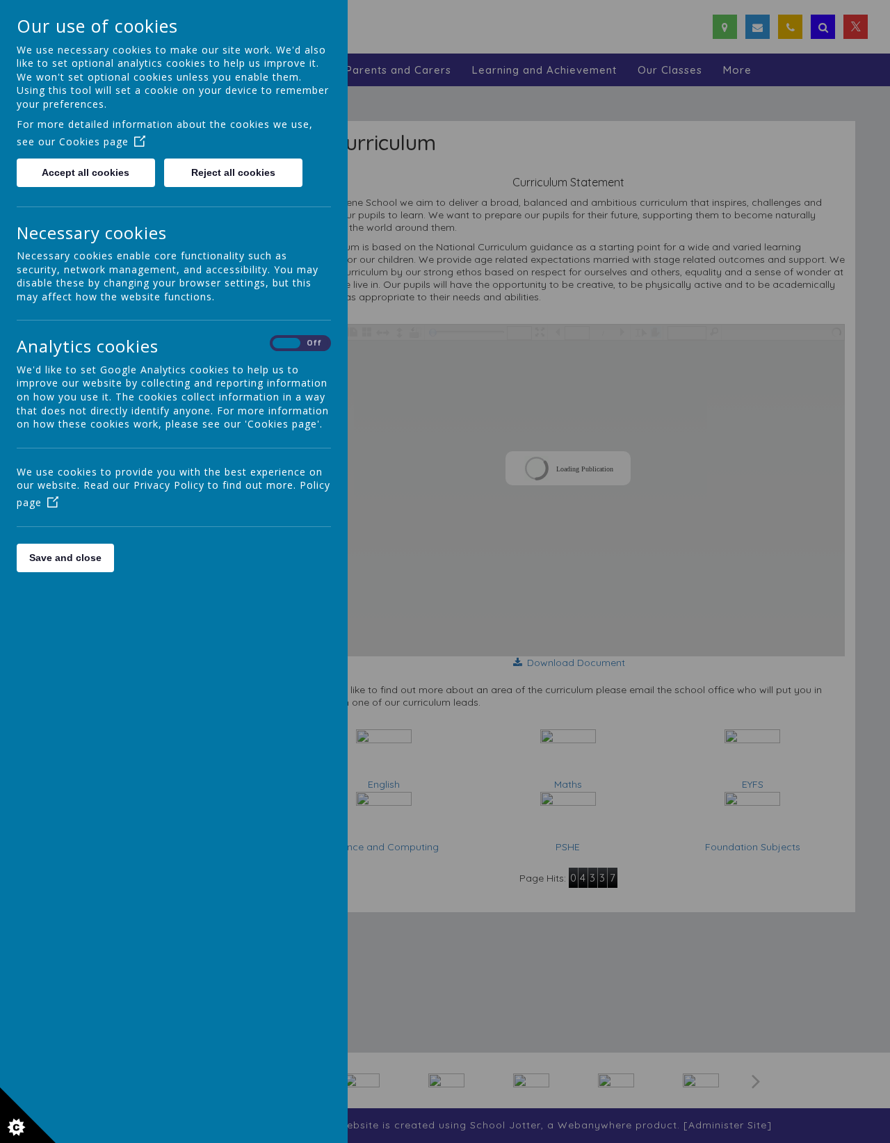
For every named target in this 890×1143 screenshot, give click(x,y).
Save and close (65, 557)
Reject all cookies (233, 172)
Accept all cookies (85, 172)
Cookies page (94, 141)
